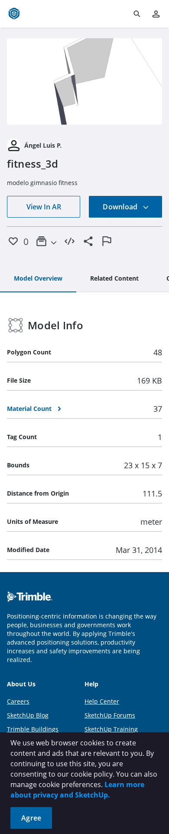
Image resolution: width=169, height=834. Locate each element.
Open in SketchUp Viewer (84, 81)
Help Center (101, 701)
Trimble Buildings (32, 729)
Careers (18, 701)
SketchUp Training (111, 729)
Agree (31, 818)
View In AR (43, 207)
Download (121, 207)
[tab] (38, 278)
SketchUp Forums (109, 715)
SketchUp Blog (28, 715)
